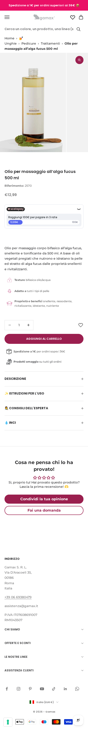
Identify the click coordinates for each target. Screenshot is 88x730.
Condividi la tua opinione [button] (44, 499)
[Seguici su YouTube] (42, 689)
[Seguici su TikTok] (53, 689)
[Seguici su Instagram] (18, 689)
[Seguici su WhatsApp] (77, 689)
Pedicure (28, 43)
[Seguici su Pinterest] (30, 689)
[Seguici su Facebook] (7, 689)
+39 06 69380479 (18, 597)
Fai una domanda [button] (44, 510)
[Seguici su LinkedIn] (65, 689)
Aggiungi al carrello (44, 339)
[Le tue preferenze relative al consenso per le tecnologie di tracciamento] (8, 722)
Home (9, 38)
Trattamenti (50, 43)
